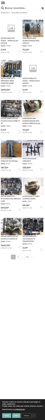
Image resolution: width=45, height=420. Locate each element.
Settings (26, 416)
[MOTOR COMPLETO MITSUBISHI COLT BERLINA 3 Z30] (11, 186)
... (22, 257)
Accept (6, 416)
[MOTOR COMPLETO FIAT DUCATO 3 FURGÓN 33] (11, 226)
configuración (20, 409)
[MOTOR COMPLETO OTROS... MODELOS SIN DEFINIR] (11, 28)
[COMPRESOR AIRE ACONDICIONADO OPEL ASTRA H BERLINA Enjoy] (32, 109)
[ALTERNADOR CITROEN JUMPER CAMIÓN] (32, 186)
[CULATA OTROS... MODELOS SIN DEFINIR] (11, 148)
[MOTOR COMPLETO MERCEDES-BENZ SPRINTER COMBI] (11, 68)
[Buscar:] (18, 8)
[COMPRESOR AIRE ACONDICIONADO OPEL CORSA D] (32, 28)
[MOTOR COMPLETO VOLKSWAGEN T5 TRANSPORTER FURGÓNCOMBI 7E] (32, 226)
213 (27, 257)
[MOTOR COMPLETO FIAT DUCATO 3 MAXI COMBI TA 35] (11, 108)
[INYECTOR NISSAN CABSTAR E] (32, 148)
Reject (16, 416)
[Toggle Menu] (3, 3)
